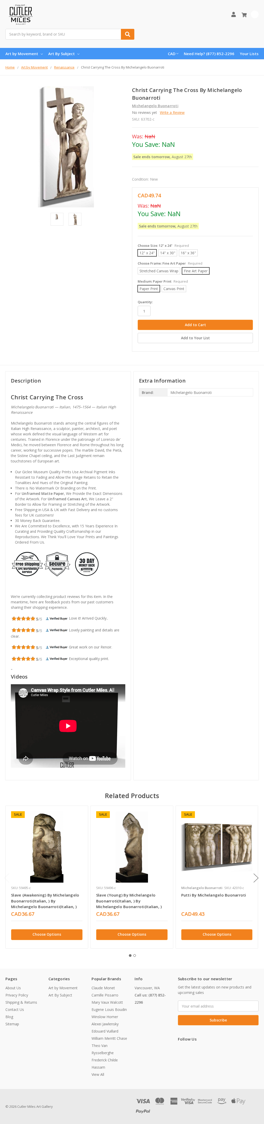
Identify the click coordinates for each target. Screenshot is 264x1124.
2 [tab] (134, 955)
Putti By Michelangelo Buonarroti (213, 895)
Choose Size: (163, 245)
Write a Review (172, 112)
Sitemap (12, 1023)
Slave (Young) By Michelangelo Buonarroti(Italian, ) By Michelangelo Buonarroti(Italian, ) (129, 900)
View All (98, 1074)
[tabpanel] (46, 877)
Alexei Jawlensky (105, 1023)
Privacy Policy (16, 995)
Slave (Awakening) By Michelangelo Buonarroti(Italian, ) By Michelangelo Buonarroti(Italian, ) (45, 900)
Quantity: (145, 302)
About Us (13, 987)
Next (256, 878)
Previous (7, 878)
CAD (172, 53)
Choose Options (46, 934)
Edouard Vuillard (105, 1031)
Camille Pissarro (105, 995)
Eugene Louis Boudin (109, 1009)
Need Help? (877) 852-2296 (209, 53)
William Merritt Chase (109, 1038)
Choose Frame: (170, 263)
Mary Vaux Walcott (107, 1002)
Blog (9, 1016)
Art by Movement (21, 53)
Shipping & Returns (21, 1002)
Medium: (163, 281)
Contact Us (14, 1009)
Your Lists (249, 53)
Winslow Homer (105, 1016)
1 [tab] (130, 955)
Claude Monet (103, 987)
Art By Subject (61, 53)
